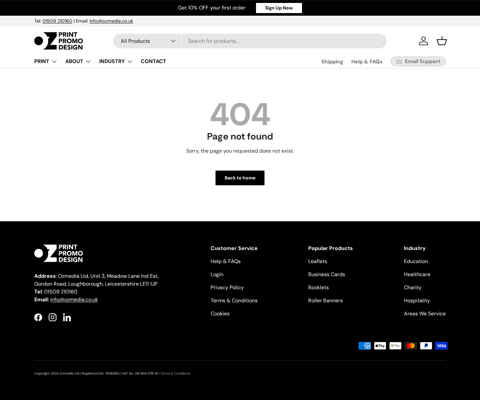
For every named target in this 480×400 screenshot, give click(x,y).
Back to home (240, 178)
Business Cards (326, 274)
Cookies (220, 313)
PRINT (41, 61)
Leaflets (317, 261)
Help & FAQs (367, 61)
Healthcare (417, 274)
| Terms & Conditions (174, 373)
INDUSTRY (112, 61)
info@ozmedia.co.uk (111, 21)
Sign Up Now (279, 8)
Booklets (318, 287)
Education (416, 261)
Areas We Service (425, 313)
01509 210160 (57, 21)
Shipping (332, 61)
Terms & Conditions (234, 300)
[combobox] (250, 41)
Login (217, 274)
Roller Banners (325, 300)
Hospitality (417, 300)
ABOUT (74, 61)
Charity (413, 287)
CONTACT (153, 61)
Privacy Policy (227, 287)
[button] (442, 41)
